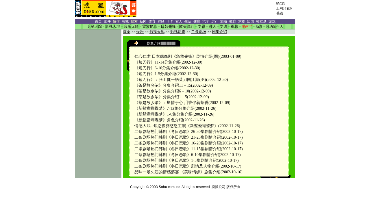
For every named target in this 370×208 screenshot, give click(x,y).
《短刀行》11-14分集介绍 (157, 62)
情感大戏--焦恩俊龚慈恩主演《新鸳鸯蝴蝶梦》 (176, 126)
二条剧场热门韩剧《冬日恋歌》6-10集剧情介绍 (176, 155)
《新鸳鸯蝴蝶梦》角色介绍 (158, 120)
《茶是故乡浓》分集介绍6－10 (161, 91)
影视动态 (177, 32)
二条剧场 (198, 32)
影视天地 (156, 32)
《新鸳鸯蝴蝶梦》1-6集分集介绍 (163, 114)
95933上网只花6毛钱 (284, 8)
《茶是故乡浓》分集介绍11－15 (162, 85)
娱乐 (140, 32)
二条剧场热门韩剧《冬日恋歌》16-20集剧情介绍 (177, 143)
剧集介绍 (219, 32)
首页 (126, 32)
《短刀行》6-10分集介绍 (156, 68)
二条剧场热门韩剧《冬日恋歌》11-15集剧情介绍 (177, 149)
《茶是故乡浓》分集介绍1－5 (160, 97)
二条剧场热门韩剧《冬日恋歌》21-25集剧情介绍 (177, 137)
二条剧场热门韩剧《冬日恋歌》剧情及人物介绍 (176, 166)
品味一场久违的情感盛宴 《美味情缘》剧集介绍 (177, 172)
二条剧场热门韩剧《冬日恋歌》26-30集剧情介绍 (177, 131)
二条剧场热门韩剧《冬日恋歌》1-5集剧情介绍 (175, 160)
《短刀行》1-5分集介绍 (155, 74)
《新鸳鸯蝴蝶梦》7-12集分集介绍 (164, 108)
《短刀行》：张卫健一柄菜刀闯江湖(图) (170, 79)
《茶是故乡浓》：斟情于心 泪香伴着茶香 (171, 103)
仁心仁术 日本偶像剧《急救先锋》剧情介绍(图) (176, 56)
